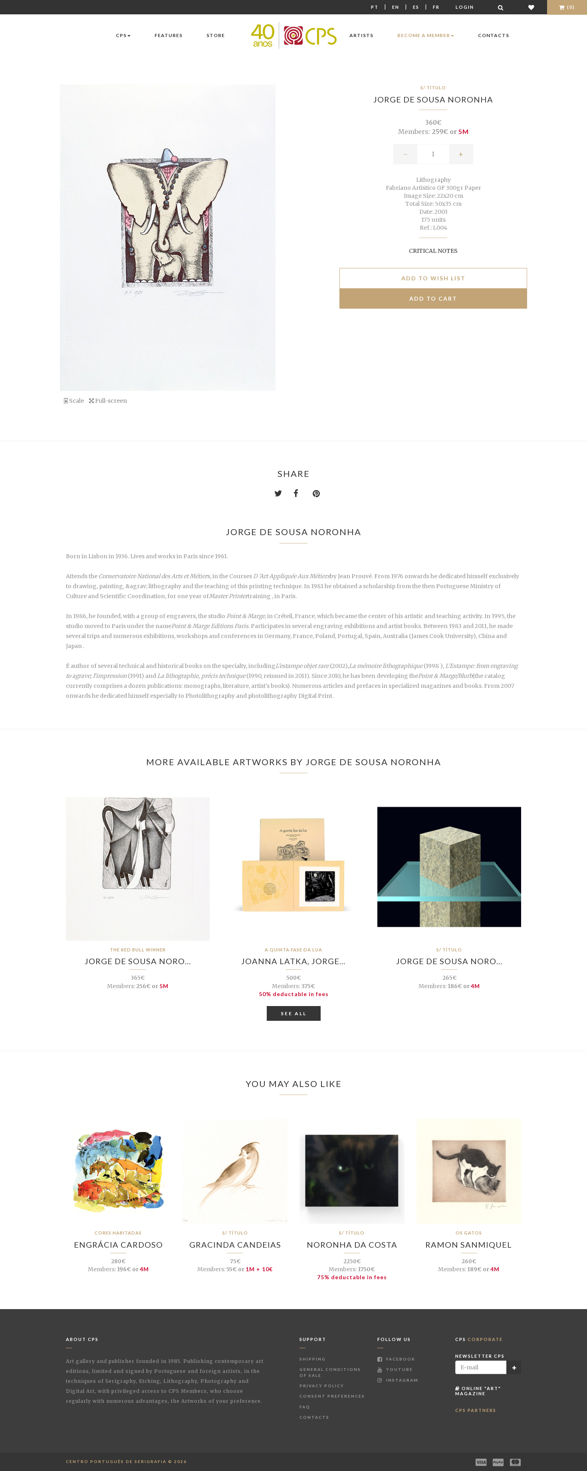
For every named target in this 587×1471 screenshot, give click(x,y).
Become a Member (423, 35)
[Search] (501, 7)
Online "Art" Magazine (478, 1391)
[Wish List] (531, 7)
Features (168, 35)
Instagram (401, 1380)
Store (215, 35)
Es (416, 7)
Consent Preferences (332, 1396)
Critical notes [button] (433, 250)
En (395, 7)
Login (465, 7)
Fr (436, 7)
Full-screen (110, 400)
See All (294, 1013)
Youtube (399, 1369)
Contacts (493, 35)
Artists (361, 35)
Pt (375, 7)
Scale (76, 400)
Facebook (400, 1359)
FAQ (304, 1406)
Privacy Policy (321, 1385)
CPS (121, 35)
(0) (570, 7)
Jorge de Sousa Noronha (433, 99)
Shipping (312, 1359)
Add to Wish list (433, 278)
